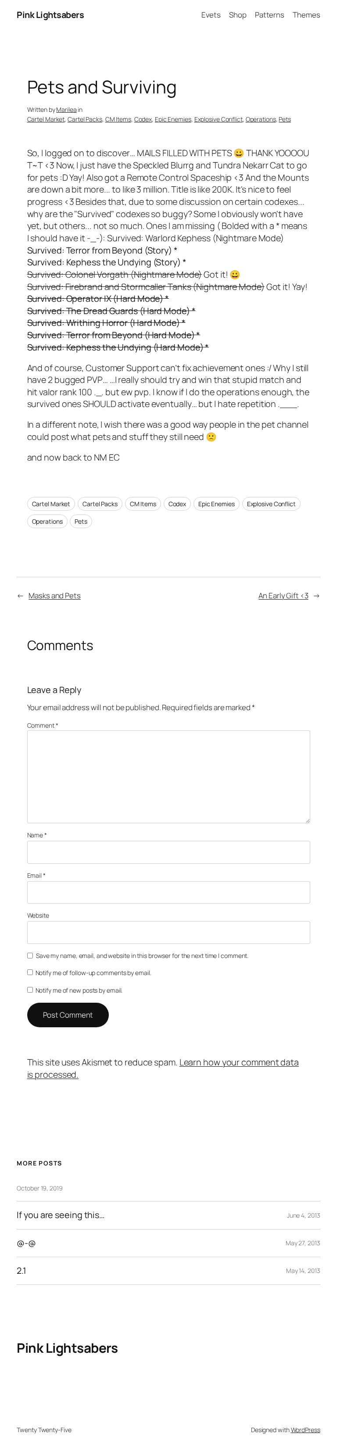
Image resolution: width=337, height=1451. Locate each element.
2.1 (21, 1271)
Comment (42, 725)
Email (36, 875)
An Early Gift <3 (283, 595)
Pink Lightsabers (50, 15)
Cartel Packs (85, 119)
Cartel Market (46, 119)
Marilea (66, 109)
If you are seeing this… (60, 1215)
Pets (285, 119)
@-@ (26, 1243)
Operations (261, 119)
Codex (143, 119)
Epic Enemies (173, 119)
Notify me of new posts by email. (79, 990)
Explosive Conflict (218, 119)
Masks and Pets (55, 595)
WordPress (305, 1430)
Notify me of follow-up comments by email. (93, 973)
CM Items (118, 119)
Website (38, 915)
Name (37, 835)
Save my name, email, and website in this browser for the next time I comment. (142, 955)
